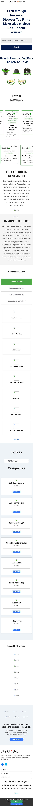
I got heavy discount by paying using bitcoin (26, 123)
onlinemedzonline (26, 118)
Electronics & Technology (16, 301)
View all (16, 439)
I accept (16, 801)
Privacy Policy (16, 804)
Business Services (17, 282)
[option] (11, 124)
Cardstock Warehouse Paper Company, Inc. (11, 120)
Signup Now (16, 739)
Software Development (16, 288)
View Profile (16, 491)
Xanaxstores (6, 153)
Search (16, 47)
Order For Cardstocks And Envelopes (10, 127)
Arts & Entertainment (17, 294)
